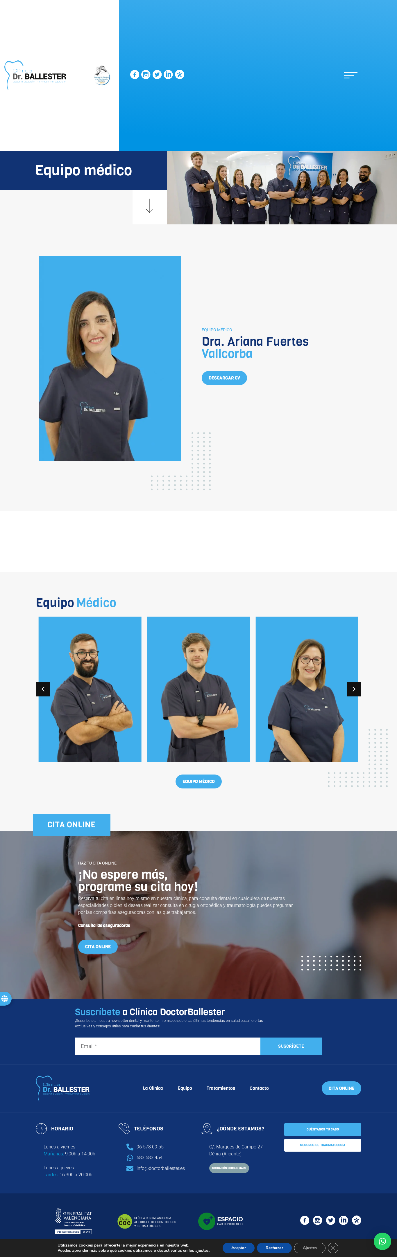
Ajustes (310, 1248)
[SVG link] (134, 75)
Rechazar (274, 1248)
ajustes (202, 1250)
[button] (350, 75)
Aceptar (238, 1248)
